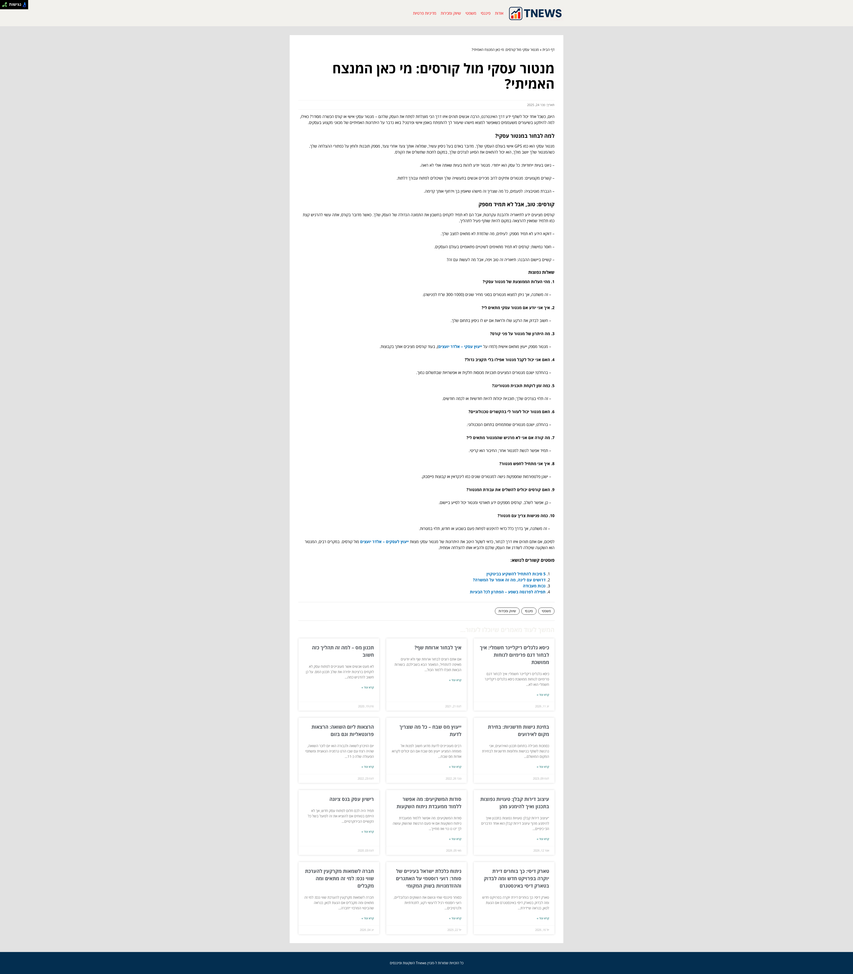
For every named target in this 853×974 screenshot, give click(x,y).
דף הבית (548, 49)
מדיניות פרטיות (424, 13)
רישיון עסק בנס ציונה (351, 799)
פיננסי (485, 13)
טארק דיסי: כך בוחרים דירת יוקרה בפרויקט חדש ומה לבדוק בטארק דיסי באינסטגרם (516, 878)
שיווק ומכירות (451, 13)
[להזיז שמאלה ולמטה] (3, 6)
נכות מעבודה (534, 585)
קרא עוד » (543, 695)
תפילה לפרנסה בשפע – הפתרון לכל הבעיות (508, 591)
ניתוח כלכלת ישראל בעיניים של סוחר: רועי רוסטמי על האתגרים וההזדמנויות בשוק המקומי (428, 878)
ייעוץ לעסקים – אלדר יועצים (384, 541)
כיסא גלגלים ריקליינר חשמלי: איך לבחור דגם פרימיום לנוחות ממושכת (514, 654)
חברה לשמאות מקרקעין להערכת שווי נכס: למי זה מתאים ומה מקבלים (339, 878)
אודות (499, 13)
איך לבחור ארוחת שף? (438, 647)
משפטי (470, 13)
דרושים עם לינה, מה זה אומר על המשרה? (509, 579)
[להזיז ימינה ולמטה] (6, 6)
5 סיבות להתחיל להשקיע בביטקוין (516, 573)
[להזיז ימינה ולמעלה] (6, 3)
